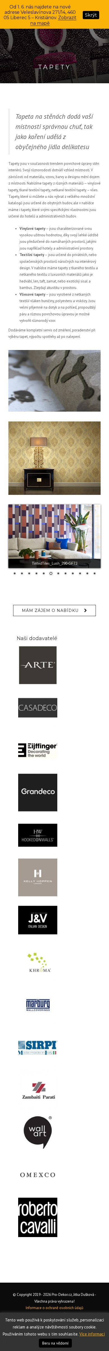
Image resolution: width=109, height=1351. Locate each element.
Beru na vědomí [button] (55, 1343)
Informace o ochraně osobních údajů (54, 1307)
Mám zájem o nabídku (50, 610)
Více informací (92, 1334)
